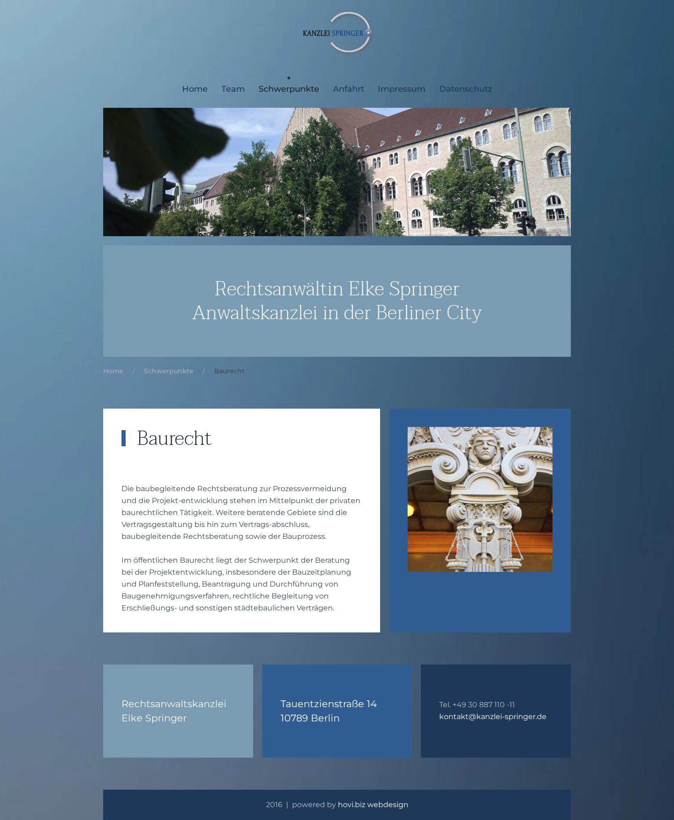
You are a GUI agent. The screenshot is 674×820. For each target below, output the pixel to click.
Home (195, 89)
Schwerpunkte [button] (289, 89)
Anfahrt (348, 89)
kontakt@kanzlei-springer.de (493, 716)
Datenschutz (465, 89)
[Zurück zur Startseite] (337, 32)
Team (233, 89)
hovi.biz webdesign (373, 804)
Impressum (401, 89)
